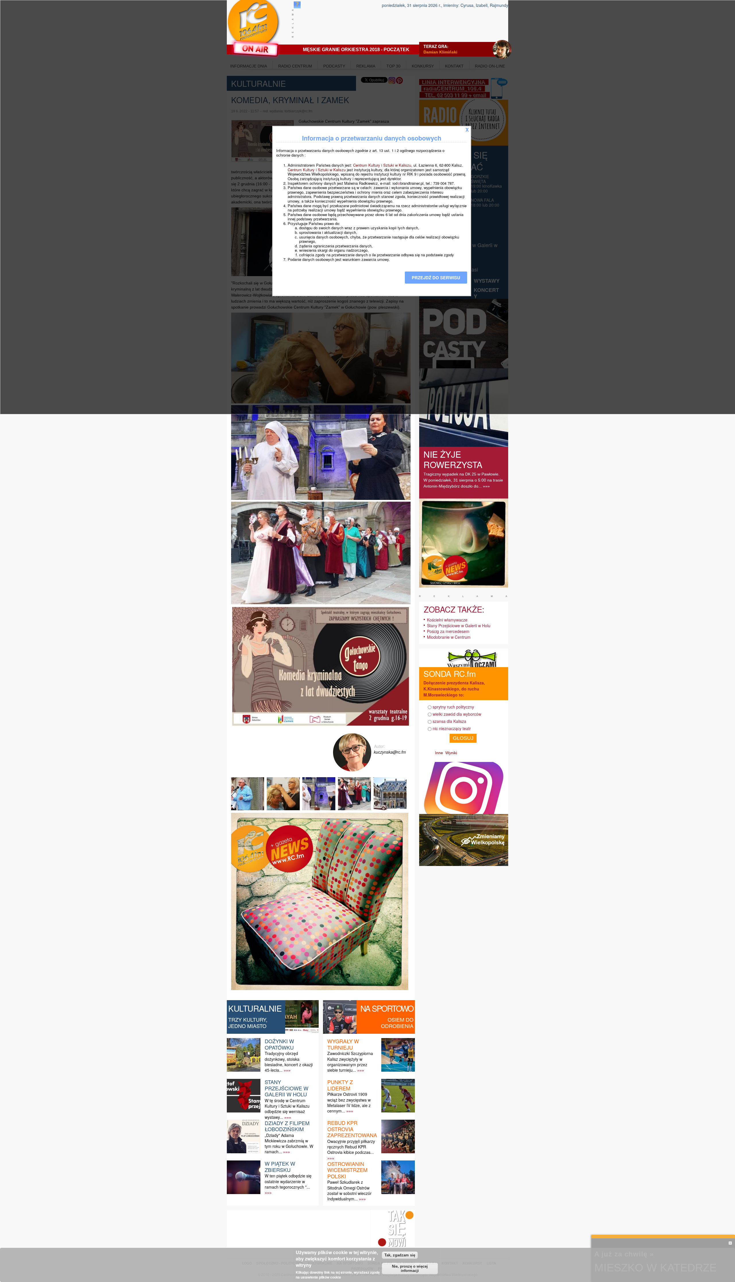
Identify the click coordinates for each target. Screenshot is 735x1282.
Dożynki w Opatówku (279, 1044)
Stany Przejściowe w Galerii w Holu (286, 1088)
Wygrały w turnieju (343, 1044)
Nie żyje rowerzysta (452, 459)
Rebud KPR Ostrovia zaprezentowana (352, 1129)
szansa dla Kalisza (449, 721)
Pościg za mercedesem (448, 631)
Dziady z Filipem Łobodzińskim (287, 1126)
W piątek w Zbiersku (280, 1166)
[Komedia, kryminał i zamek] (248, 810)
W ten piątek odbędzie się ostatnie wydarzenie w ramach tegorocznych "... (288, 1181)
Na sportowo (386, 1008)
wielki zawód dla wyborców (457, 714)
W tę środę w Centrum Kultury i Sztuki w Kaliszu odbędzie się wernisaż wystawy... (287, 1109)
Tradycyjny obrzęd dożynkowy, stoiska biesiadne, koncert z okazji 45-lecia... (289, 1061)
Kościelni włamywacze (447, 620)
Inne (439, 752)
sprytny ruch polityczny (453, 707)
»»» (287, 1070)
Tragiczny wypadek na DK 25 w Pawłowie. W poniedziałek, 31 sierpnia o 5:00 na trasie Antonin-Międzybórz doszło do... (463, 480)
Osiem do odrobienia (397, 1022)
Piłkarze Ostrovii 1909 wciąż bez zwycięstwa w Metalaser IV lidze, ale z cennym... (349, 1102)
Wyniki (451, 752)
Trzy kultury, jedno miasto (247, 1022)
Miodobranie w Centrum (449, 637)
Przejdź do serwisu (436, 277)
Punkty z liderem (340, 1085)
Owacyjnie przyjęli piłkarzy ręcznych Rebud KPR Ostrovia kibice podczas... (351, 1146)
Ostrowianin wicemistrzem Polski (347, 1170)
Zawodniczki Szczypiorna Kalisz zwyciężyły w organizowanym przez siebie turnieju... (350, 1061)
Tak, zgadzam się (399, 1255)
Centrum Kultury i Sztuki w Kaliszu (382, 165)
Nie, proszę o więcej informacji (410, 1268)
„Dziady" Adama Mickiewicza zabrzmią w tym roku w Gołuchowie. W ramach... (289, 1143)
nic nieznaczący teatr (452, 728)
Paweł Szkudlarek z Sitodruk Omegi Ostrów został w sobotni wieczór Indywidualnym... (349, 1190)
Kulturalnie (255, 1008)
